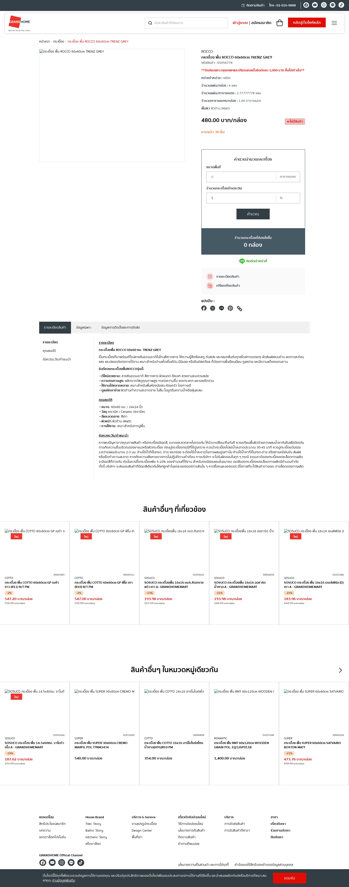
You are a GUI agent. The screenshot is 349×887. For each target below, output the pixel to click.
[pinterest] (230, 309)
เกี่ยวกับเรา (278, 824)
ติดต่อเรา (277, 837)
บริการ (229, 817)
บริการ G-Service (144, 817)
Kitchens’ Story (96, 837)
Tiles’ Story (93, 824)
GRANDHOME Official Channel (61, 855)
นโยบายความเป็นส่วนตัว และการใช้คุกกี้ (203, 864)
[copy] (239, 309)
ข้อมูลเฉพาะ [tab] (83, 327)
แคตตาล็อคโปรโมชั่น (52, 837)
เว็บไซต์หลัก (307, 23)
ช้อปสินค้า (34, 615)
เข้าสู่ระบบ (240, 23)
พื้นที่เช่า (137, 837)
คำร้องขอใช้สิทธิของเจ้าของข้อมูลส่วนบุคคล (264, 864)
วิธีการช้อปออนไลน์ (190, 824)
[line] (332, 6)
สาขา (274, 817)
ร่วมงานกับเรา (280, 830)
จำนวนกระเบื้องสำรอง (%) (224, 188)
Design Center (142, 830)
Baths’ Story (94, 830)
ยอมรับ (289, 878)
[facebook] (306, 6)
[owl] (340, 670)
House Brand (94, 817)
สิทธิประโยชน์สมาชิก (52, 824)
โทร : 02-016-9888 (282, 5)
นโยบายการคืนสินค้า (191, 830)
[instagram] (324, 6)
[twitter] (212, 309)
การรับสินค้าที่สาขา (237, 830)
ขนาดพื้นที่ (213, 167)
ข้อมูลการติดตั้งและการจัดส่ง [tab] (120, 327)
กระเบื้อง (58, 41)
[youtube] (315, 6)
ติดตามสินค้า (255, 5)
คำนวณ (253, 214)
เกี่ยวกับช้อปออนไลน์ (192, 817)
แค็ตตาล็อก (93, 844)
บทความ (45, 830)
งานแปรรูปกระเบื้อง (144, 824)
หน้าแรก (44, 41)
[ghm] (19, 23)
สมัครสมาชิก (261, 23)
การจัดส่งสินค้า (234, 824)
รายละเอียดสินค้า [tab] (55, 327)
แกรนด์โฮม (46, 817)
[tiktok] (341, 6)
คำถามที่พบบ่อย (188, 844)
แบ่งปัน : (208, 301)
